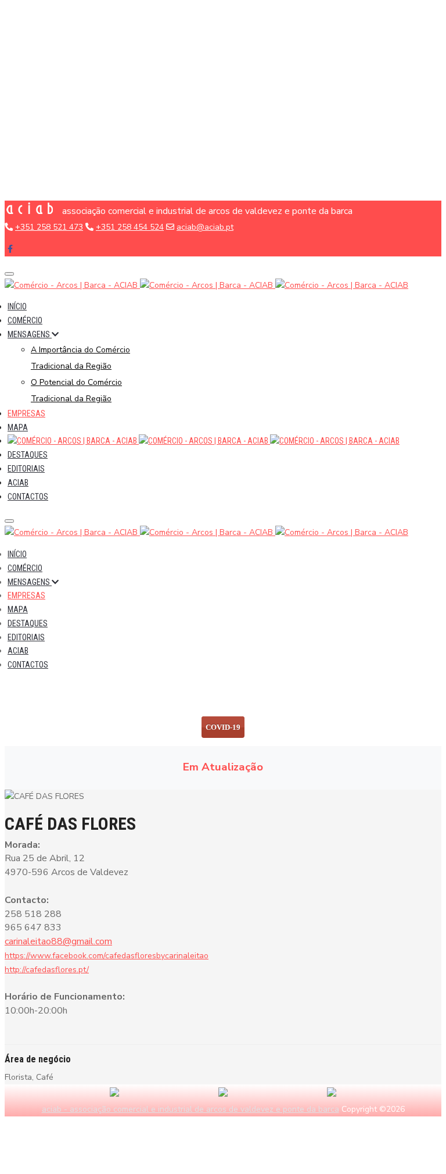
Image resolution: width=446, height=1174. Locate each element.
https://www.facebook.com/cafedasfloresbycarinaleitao (106, 955)
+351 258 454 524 (130, 227)
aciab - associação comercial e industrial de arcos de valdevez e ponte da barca (190, 1109)
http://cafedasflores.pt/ (47, 969)
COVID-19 (223, 727)
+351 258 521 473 (49, 227)
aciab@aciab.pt (205, 227)
